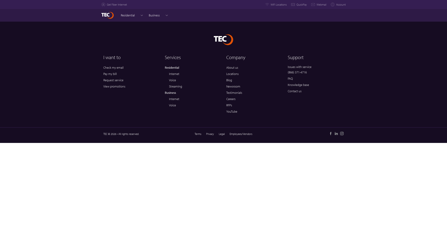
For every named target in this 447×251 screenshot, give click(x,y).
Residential (128, 15)
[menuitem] (114, 4)
